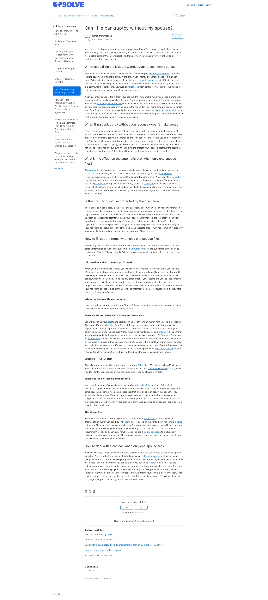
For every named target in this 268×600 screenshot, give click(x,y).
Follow (177, 36)
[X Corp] (90, 491)
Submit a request (195, 5)
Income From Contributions (98, 555)
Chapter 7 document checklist (64, 80)
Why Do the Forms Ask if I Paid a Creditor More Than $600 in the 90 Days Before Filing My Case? (66, 125)
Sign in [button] (209, 5)
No (141, 507)
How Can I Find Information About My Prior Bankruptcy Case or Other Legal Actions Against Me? (66, 106)
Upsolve (56, 16)
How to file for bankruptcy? (75, 16)
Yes (126, 507)
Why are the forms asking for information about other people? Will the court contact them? (66, 158)
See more (58, 168)
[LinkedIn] (94, 491)
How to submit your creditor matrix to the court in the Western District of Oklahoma (64, 56)
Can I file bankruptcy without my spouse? (64, 91)
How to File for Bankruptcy (102, 16)
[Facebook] (86, 491)
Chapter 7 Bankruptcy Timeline (65, 70)
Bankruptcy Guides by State (65, 43)
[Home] (68, 6)
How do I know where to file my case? (66, 32)
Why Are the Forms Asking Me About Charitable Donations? (65, 142)
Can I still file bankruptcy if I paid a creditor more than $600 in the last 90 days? (124, 545)
